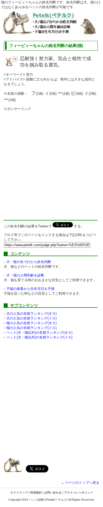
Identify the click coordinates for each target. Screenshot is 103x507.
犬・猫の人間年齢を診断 (25, 275)
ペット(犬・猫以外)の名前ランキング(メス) (39, 337)
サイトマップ (19, 492)
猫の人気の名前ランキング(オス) (31, 323)
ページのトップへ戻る (82, 483)
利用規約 (36, 492)
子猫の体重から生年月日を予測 (30, 289)
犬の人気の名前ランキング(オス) (31, 313)
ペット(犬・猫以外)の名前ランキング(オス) (39, 332)
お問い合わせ (53, 492)
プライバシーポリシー (78, 492)
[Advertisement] (51, 162)
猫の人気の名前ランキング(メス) (31, 328)
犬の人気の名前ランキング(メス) (31, 318)
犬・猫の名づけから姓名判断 (28, 262)
